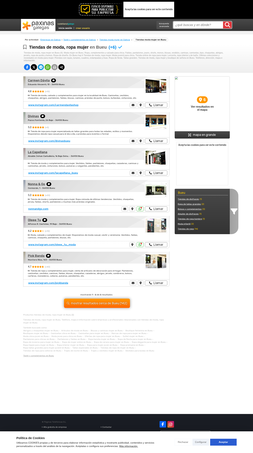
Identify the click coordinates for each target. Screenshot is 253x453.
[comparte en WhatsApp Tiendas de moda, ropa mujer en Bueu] (48, 67)
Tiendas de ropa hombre (190, 219)
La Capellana (37, 152)
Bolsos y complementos (190, 209)
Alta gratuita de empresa (55, 427)
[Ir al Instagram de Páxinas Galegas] (170, 424)
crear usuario (83, 28)
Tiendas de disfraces (188, 199)
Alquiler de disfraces (188, 214)
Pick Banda (36, 256)
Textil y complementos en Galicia (79, 40)
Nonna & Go (36, 184)
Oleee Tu (34, 220)
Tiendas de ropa (186, 229)
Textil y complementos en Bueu (38, 355)
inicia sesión (65, 28)
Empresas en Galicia (50, 40)
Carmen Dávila (39, 80)
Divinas (33, 116)
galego (71, 24)
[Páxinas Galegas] (38, 25)
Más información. (128, 446)
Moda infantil (184, 224)
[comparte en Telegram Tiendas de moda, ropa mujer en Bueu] (41, 67)
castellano (62, 24)
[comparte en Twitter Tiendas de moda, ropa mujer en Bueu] (34, 67)
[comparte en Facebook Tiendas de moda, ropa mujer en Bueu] (27, 67)
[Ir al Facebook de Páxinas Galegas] (163, 424)
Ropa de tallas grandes (189, 204)
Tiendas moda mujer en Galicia (114, 40)
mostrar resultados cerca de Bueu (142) (99, 303)
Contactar (107, 427)
